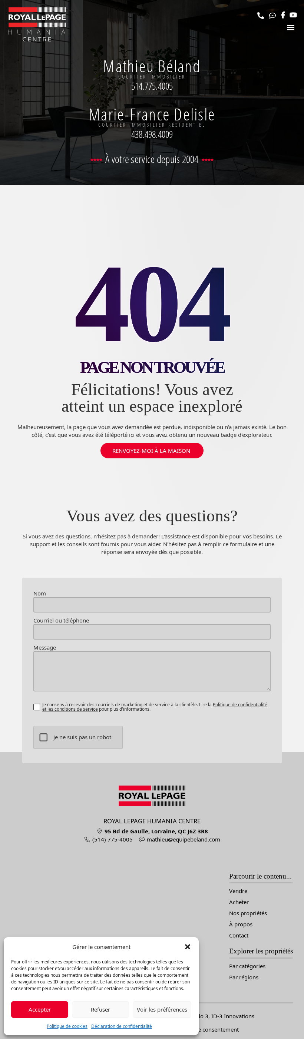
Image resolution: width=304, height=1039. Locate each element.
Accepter (40, 1009)
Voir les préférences (162, 1009)
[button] (187, 946)
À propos (240, 924)
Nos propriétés (248, 913)
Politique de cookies (67, 1026)
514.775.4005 (152, 86)
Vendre (238, 890)
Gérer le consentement (210, 1029)
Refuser (100, 1009)
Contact (238, 935)
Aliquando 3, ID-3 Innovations (215, 1016)
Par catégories (247, 966)
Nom (39, 593)
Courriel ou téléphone (61, 620)
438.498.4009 (152, 134)
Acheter (239, 902)
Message (44, 647)
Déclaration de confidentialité (121, 1026)
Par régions (243, 977)
